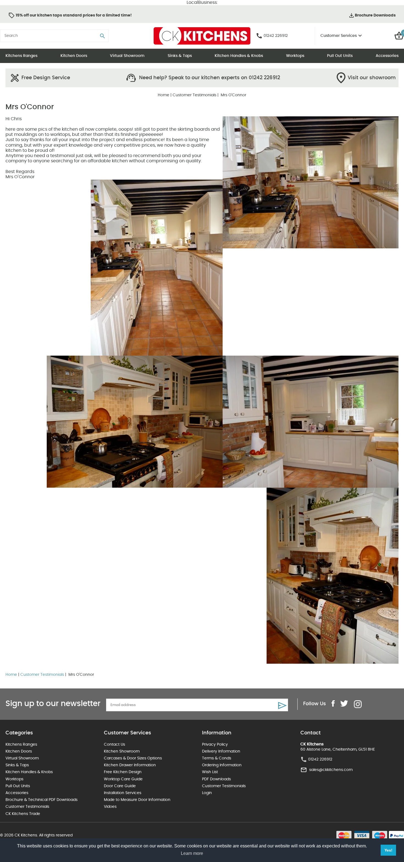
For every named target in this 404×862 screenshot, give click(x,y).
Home (163, 95)
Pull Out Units (340, 56)
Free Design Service (45, 77)
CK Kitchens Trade (22, 814)
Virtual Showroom (127, 56)
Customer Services (338, 36)
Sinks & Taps (180, 56)
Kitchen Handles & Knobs (239, 56)
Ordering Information (222, 765)
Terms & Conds (216, 758)
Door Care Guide (120, 786)
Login (207, 793)
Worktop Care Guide (123, 779)
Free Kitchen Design (123, 772)
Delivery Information (221, 751)
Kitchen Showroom (122, 751)
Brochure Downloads (375, 15)
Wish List (210, 772)
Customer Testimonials (194, 95)
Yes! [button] (388, 850)
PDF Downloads (216, 779)
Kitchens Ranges (21, 56)
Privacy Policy (215, 744)
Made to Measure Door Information (137, 800)
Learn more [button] (192, 853)
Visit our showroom (372, 77)
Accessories (387, 56)
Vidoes (110, 807)
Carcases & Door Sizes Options (133, 758)
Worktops (295, 56)
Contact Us (114, 744)
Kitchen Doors (73, 56)
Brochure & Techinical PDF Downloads (41, 800)
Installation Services (122, 793)
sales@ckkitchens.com (331, 770)
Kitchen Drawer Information (130, 765)
